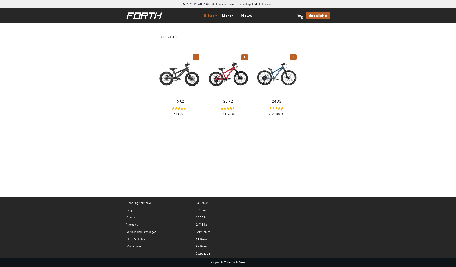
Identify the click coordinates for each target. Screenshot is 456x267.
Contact (131, 217)
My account (133, 246)
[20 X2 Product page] (228, 74)
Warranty (132, 224)
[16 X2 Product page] (179, 74)
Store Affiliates (135, 239)
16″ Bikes (202, 210)
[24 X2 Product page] (276, 74)
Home (161, 36)
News (246, 16)
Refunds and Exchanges (141, 232)
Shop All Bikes (318, 15)
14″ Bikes (202, 203)
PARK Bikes (203, 232)
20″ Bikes (202, 217)
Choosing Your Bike (138, 203)
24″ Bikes (202, 224)
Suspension (203, 253)
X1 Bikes (201, 239)
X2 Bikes (201, 246)
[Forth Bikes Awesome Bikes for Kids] (144, 15)
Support (131, 210)
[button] (216, 16)
